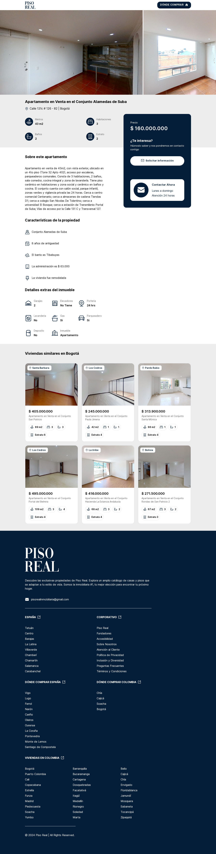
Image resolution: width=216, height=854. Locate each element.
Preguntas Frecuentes (110, 666)
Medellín (78, 801)
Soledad (78, 812)
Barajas (29, 638)
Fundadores (104, 633)
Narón (29, 709)
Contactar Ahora (163, 184)
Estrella (29, 790)
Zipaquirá (126, 817)
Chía (99, 693)
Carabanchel (32, 671)
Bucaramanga (81, 774)
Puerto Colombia (35, 774)
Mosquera (127, 801)
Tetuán (29, 628)
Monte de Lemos (35, 741)
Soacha (101, 703)
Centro (29, 633)
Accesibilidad (105, 638)
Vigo (28, 693)
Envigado (126, 785)
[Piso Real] (30, 5)
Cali (27, 779)
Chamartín (31, 660)
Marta (76, 817)
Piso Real (102, 628)
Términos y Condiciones (112, 671)
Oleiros (29, 720)
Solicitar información (160, 160)
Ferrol (28, 703)
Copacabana (33, 785)
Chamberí (31, 655)
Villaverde (31, 649)
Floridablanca (129, 790)
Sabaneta (127, 806)
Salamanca (31, 666)
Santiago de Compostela (40, 747)
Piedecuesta (32, 806)
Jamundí (126, 795)
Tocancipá (127, 812)
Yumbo (29, 817)
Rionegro (78, 806)
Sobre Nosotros (107, 644)
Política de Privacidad (110, 655)
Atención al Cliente (108, 649)
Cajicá (100, 698)
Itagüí (76, 795)
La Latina (30, 644)
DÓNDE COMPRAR (172, 4)
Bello (124, 768)
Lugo (28, 698)
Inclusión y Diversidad (110, 660)
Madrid (29, 801)
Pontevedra (32, 736)
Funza (28, 795)
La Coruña (31, 730)
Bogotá (101, 709)
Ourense (30, 725)
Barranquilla (80, 768)
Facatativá (79, 790)
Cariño (29, 714)
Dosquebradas (82, 785)
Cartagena (79, 779)
